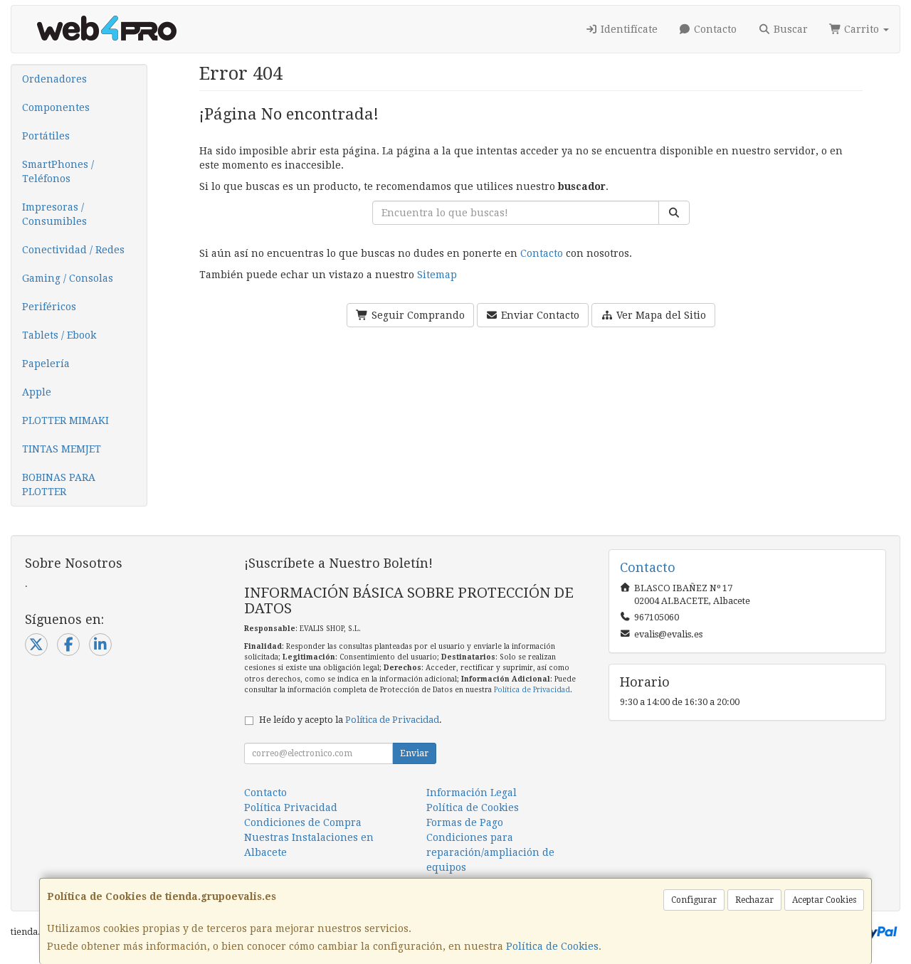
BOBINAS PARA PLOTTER (58, 484)
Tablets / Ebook (59, 335)
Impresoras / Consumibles (54, 214)
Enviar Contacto (538, 315)
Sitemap (437, 274)
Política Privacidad (290, 807)
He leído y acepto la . (350, 719)
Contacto (714, 29)
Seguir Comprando (417, 315)
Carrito (861, 29)
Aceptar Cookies (824, 900)
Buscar (789, 29)
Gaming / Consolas (67, 278)
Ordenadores (54, 79)
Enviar (414, 753)
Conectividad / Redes (73, 249)
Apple (36, 392)
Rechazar (754, 900)
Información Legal (471, 792)
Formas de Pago (464, 822)
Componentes (56, 107)
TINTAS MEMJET (61, 449)
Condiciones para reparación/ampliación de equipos (490, 852)
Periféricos (49, 306)
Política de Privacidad (532, 690)
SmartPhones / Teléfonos (58, 171)
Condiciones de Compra (303, 822)
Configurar (694, 900)
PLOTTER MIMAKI (65, 420)
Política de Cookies (552, 946)
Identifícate (628, 29)
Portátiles (46, 136)
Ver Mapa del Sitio (660, 315)
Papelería (46, 363)
